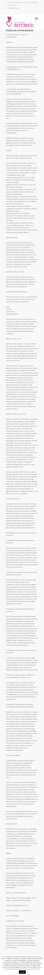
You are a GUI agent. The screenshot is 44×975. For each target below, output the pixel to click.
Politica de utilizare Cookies (30, 969)
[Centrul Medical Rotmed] (20, 21)
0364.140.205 (12, 5)
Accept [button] (22, 972)
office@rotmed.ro (14, 8)
